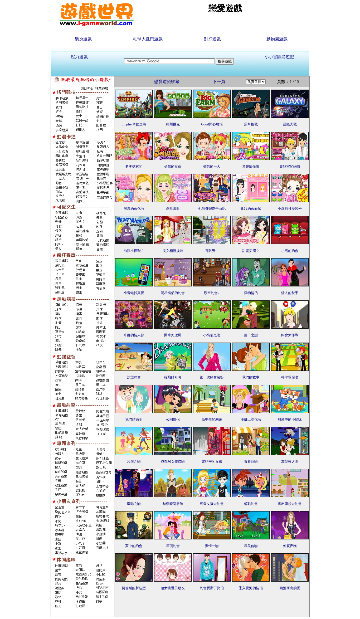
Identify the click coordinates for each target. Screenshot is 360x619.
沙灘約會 (134, 377)
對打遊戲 (212, 39)
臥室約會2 (212, 293)
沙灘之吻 (134, 462)
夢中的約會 (133, 546)
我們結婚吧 (133, 419)
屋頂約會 (173, 546)
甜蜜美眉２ (250, 251)
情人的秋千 (289, 293)
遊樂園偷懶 (250, 166)
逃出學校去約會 (290, 504)
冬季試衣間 (133, 166)
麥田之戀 (251, 335)
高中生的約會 (212, 419)
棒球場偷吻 (289, 377)
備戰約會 (251, 504)
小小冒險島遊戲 (279, 57)
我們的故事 (250, 377)
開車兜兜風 (172, 335)
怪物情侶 (251, 293)
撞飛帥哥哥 (172, 377)
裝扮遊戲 (83, 39)
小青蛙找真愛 (134, 293)
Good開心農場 (212, 124)
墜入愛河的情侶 (251, 588)
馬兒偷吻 (251, 546)
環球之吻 (134, 504)
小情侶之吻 (211, 335)
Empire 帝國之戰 (133, 124)
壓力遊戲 (79, 57)
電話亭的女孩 (212, 462)
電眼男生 (212, 251)
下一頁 (219, 81)
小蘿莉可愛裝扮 (290, 209)
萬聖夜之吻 (289, 462)
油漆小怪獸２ (134, 251)
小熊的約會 (289, 251)
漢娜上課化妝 (251, 419)
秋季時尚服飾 (173, 504)
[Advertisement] (212, 605)
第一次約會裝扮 (212, 377)
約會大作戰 (289, 335)
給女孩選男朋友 (173, 588)
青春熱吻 (251, 462)
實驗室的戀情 (290, 166)
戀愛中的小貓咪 (290, 419)
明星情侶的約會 (173, 293)
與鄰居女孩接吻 (173, 462)
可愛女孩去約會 (212, 504)
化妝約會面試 (251, 209)
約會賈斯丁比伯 (212, 588)
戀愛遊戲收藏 (166, 81)
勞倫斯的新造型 (134, 588)
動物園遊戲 (277, 39)
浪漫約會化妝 (134, 209)
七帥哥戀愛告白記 (212, 209)
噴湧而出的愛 (290, 588)
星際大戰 (290, 124)
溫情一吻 (212, 546)
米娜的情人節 (134, 335)
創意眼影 (173, 209)
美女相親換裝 (173, 251)
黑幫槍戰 (251, 124)
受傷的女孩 (172, 166)
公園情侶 (173, 419)
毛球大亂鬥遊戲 (148, 39)
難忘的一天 (211, 166)
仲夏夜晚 (290, 546)
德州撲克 (173, 124)
